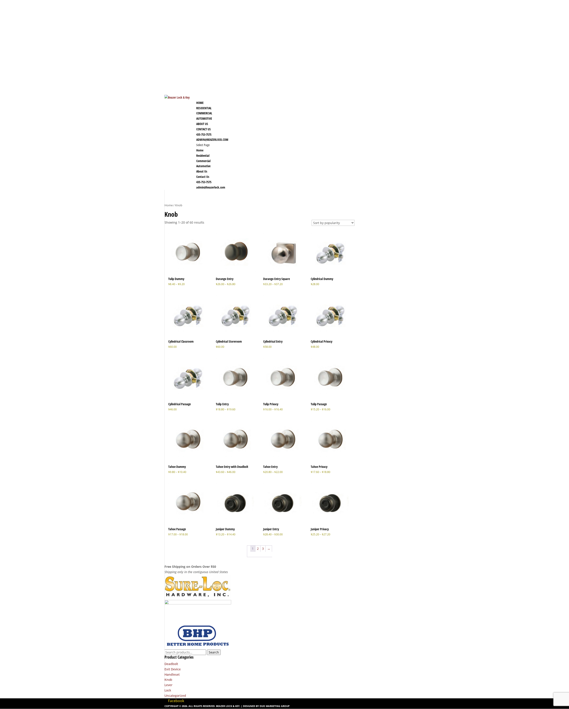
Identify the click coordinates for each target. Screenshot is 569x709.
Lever (168, 685)
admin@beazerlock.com (212, 139)
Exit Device (172, 669)
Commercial (203, 161)
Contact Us (202, 177)
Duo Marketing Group (275, 706)
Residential (202, 155)
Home (199, 150)
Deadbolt (171, 664)
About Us (201, 171)
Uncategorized (175, 695)
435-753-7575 (203, 182)
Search (214, 652)
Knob (168, 679)
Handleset (172, 674)
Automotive (203, 166)
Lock (167, 690)
